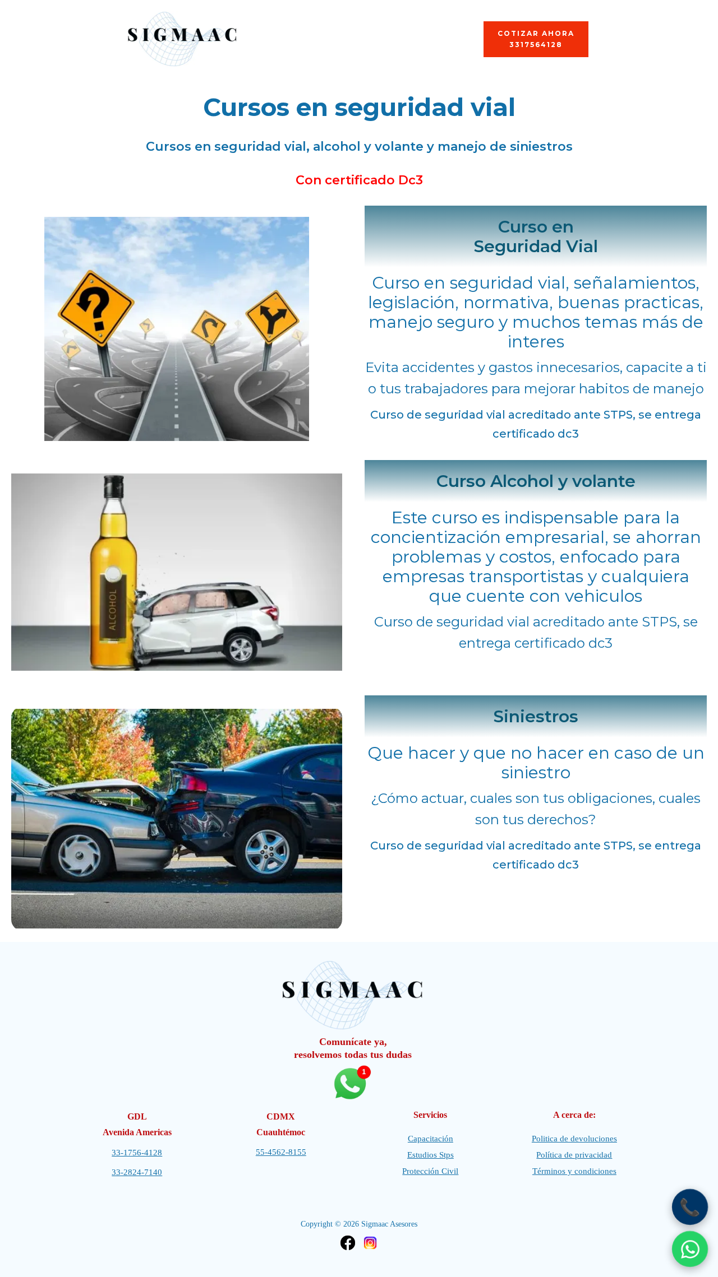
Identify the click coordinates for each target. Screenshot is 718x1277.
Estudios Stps (430, 1154)
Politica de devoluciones (574, 1138)
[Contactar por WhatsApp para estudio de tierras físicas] (690, 1249)
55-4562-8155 (281, 1152)
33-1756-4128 (137, 1152)
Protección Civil (430, 1171)
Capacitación (430, 1138)
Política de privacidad (574, 1154)
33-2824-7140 (137, 1172)
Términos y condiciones (574, 1171)
